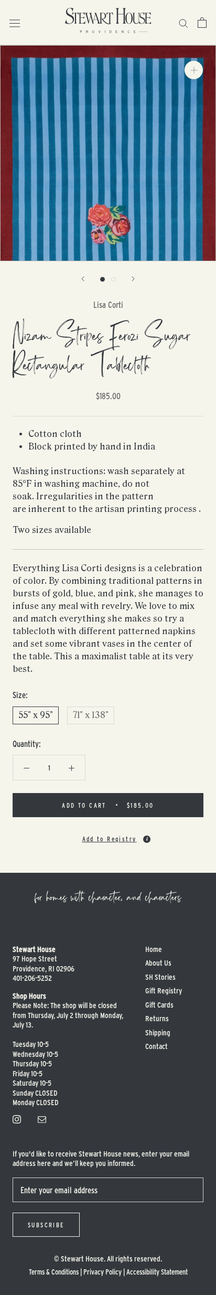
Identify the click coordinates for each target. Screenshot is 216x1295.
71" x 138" (91, 715)
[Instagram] (17, 1118)
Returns (157, 1018)
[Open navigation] (14, 22)
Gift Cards (159, 1005)
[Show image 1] (102, 279)
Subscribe (46, 1225)
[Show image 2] (113, 279)
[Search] (183, 22)
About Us (158, 963)
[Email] (42, 1118)
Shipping (157, 1032)
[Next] (133, 278)
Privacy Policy (102, 1272)
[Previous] (82, 278)
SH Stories (160, 977)
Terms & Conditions (54, 1272)
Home (153, 949)
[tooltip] (146, 839)
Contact (156, 1046)
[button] (108, 834)
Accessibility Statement (157, 1272)
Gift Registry (163, 991)
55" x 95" (35, 715)
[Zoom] (194, 70)
